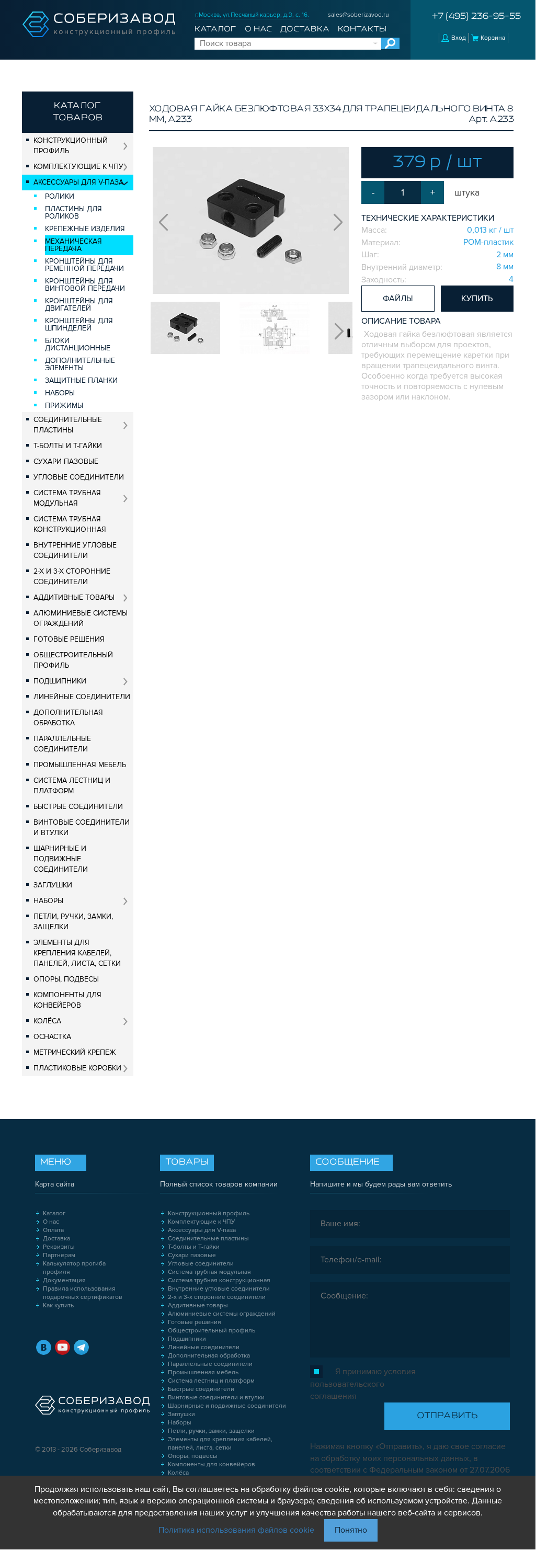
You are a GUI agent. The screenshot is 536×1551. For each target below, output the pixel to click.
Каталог (215, 29)
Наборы (60, 393)
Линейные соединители (81, 696)
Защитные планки (81, 380)
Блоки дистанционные (77, 344)
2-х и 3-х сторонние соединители (71, 576)
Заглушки (52, 885)
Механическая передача (73, 245)
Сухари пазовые (65, 461)
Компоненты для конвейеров (67, 1000)
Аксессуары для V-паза (78, 182)
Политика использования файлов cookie (236, 1530)
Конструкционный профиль (70, 145)
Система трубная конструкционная (69, 524)
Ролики (59, 196)
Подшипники (59, 681)
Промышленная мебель (79, 764)
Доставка (304, 29)
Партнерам (59, 1255)
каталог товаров (77, 112)
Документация (64, 1280)
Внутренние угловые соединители (75, 550)
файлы (398, 298)
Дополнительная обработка (68, 717)
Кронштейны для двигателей (79, 304)
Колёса (47, 1021)
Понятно (351, 1530)
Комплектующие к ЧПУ (78, 166)
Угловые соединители (78, 477)
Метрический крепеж (74, 1052)
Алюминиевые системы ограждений (80, 618)
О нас (258, 29)
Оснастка (52, 1036)
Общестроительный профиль (73, 660)
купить (477, 298)
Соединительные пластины (67, 425)
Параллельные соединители (62, 744)
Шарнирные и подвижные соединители (60, 859)
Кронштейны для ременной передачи (84, 265)
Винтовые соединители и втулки (81, 827)
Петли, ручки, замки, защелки (73, 921)
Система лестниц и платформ (71, 785)
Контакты (362, 29)
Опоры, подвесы (66, 979)
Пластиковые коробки (77, 1068)
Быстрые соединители (78, 806)
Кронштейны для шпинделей (79, 324)
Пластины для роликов (73, 212)
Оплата (53, 1230)
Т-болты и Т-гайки (67, 445)
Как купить (58, 1305)
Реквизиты (59, 1247)
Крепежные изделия (85, 228)
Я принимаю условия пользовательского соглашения (363, 1383)
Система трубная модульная (67, 498)
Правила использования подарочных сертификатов (82, 1293)
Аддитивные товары (74, 597)
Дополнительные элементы (80, 364)
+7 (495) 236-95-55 (476, 17)
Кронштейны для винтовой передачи (85, 285)
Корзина (493, 38)
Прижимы (64, 405)
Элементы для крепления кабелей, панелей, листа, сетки (77, 953)
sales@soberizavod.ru (358, 15)
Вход (458, 38)
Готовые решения (69, 639)
